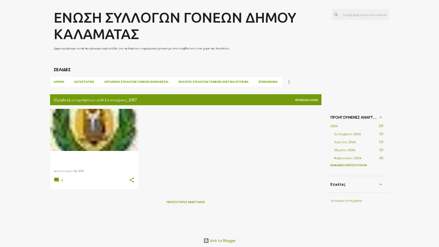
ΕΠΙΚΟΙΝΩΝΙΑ (268, 81)
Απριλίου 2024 (345, 142)
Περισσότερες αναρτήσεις (185, 202)
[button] (131, 180)
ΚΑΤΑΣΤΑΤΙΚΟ (84, 81)
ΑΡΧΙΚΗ (59, 81)
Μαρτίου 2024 (344, 150)
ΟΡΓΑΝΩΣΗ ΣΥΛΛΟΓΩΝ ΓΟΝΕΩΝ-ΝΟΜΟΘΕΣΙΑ (136, 81)
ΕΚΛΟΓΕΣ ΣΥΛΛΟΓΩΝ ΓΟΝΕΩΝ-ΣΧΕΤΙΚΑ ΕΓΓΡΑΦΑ (214, 81)
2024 (334, 126)
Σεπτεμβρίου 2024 (347, 134)
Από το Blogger (222, 241)
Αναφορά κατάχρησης (346, 201)
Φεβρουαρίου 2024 (347, 158)
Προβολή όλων (306, 100)
